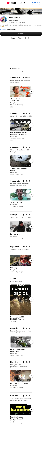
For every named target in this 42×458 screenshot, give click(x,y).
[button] (28, 38)
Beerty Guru (13, 103)
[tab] (13, 38)
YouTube (3, 29)
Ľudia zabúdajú (15, 69)
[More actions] (30, 99)
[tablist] (21, 38)
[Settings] (29, 3)
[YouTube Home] (11, 2)
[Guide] (3, 3)
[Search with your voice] (25, 3)
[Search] (21, 3)
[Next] (31, 91)
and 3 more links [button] (11, 29)
